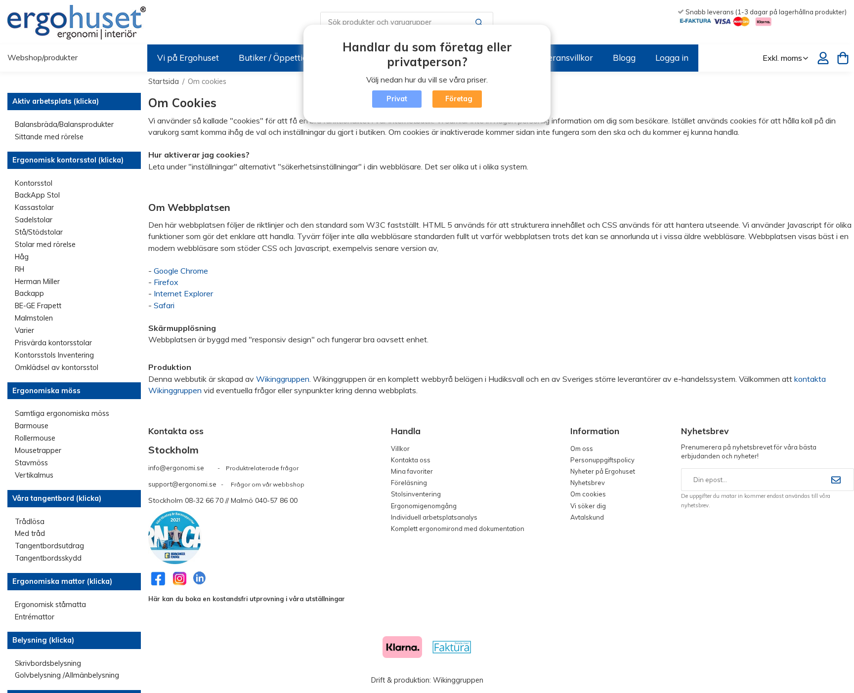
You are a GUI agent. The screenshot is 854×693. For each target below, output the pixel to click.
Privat (396, 98)
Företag (458, 98)
